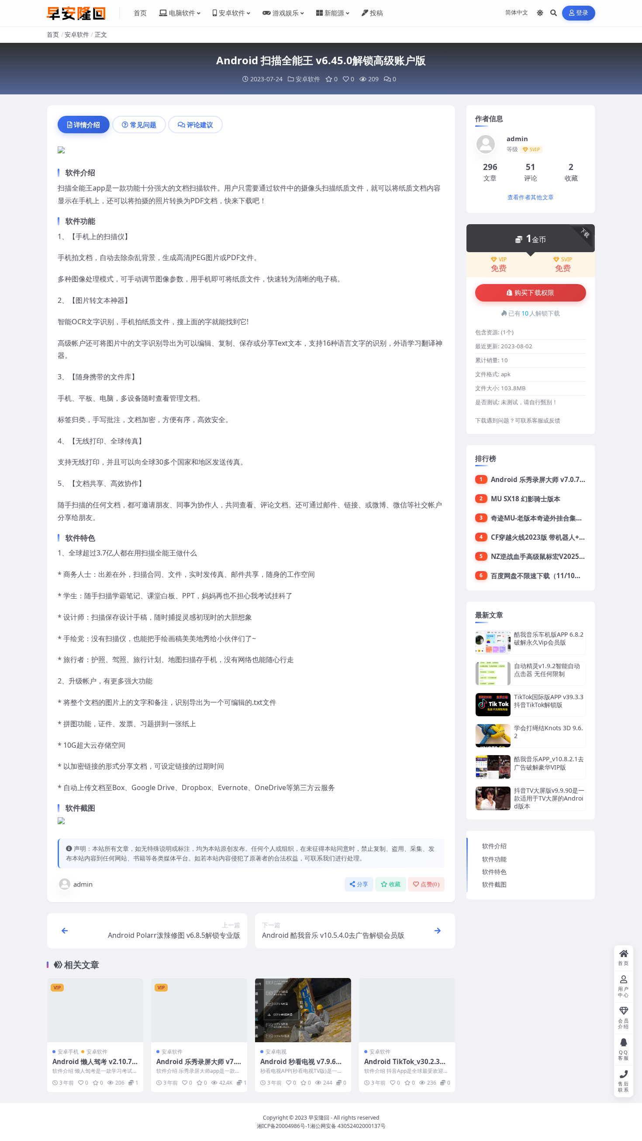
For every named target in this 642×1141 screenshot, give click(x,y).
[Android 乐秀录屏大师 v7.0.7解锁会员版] (199, 1010)
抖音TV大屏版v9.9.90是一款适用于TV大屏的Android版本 (549, 798)
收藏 (395, 884)
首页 (53, 34)
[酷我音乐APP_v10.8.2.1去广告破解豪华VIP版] (493, 766)
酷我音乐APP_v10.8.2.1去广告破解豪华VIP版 (549, 763)
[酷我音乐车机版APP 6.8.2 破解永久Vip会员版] (493, 642)
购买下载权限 (534, 292)
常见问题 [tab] (143, 124)
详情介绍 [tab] (87, 124)
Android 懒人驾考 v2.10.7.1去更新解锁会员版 (95, 1066)
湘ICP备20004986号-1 (283, 1126)
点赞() (430, 884)
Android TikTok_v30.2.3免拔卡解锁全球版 (405, 1066)
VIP (503, 260)
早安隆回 (318, 1117)
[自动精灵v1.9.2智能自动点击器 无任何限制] (493, 673)
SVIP (566, 260)
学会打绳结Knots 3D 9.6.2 (548, 732)
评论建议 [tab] (200, 124)
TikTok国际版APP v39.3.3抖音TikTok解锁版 (548, 701)
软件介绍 (494, 846)
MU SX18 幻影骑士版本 (525, 498)
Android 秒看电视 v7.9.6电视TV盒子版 (301, 1066)
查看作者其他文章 (530, 197)
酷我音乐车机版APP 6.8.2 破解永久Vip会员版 (548, 638)
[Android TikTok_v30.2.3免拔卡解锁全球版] (407, 1010)
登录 (582, 13)
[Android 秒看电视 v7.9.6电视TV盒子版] (303, 1010)
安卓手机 (68, 1051)
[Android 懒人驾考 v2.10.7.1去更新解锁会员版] (95, 1010)
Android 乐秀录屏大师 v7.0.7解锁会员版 (198, 1066)
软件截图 (494, 884)
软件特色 (494, 871)
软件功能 (494, 859)
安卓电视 (276, 1051)
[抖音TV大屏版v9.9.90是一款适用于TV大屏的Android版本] (493, 799)
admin (83, 884)
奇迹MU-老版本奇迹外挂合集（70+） (546, 517)
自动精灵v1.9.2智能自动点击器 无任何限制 (547, 670)
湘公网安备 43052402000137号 (348, 1126)
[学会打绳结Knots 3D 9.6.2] (493, 735)
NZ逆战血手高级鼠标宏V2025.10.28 (544, 556)
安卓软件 (77, 34)
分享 (363, 884)
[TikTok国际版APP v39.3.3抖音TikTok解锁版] (493, 704)
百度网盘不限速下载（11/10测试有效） (549, 575)
